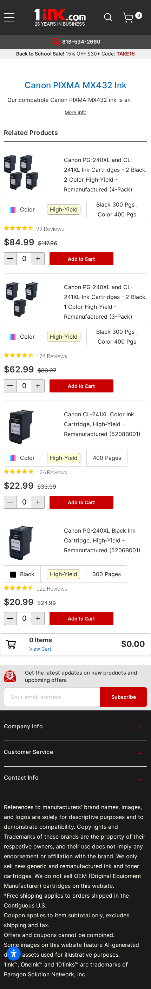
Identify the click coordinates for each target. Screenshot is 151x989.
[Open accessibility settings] (14, 953)
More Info (75, 112)
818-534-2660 (81, 41)
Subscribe (123, 697)
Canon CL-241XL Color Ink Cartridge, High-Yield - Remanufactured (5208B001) (102, 424)
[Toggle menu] (13, 17)
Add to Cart (81, 259)
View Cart (40, 649)
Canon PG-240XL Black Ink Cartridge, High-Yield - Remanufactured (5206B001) (102, 540)
